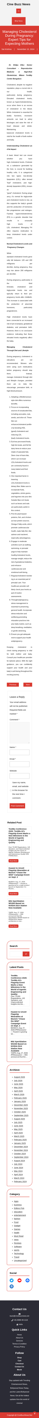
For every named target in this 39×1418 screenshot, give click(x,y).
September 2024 (21, 1157)
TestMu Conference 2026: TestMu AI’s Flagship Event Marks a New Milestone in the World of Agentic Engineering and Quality (19, 836)
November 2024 (21, 1150)
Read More (13, 861)
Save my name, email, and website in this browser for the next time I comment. (20, 790)
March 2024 (19, 1178)
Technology (19, 1253)
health (16, 1233)
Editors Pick (19, 1208)
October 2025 (20, 1112)
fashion (17, 1219)
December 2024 (21, 1147)
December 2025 (21, 1105)
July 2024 (18, 1164)
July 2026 (18, 1081)
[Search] (26, 953)
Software (18, 1246)
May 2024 (18, 1171)
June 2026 (18, 1084)
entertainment (20, 1215)
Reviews (17, 1243)
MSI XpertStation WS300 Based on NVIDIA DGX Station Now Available (18, 904)
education (18, 1212)
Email (13, 759)
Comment (14, 720)
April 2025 (18, 1133)
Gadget (17, 1226)
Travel (16, 1257)
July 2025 (18, 1122)
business (18, 1205)
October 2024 (20, 1154)
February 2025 (20, 1140)
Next (28, 685)
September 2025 (21, 1115)
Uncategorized (20, 1260)
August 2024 (19, 1161)
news (16, 1240)
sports (16, 1250)
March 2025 (19, 1136)
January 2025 (20, 1143)
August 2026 (19, 1077)
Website (13, 771)
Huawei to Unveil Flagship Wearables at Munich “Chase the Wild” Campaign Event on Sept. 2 (19, 872)
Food (16, 1222)
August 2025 (19, 1119)
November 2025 (21, 1108)
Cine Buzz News (18, 4)
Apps (16, 1201)
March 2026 (19, 1094)
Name (13, 747)
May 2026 (18, 1088)
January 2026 (20, 1101)
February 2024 (20, 1181)
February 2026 (20, 1098)
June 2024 (18, 1168)
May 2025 (18, 1129)
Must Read (18, 1236)
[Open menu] (18, 11)
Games (17, 1229)
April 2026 (18, 1091)
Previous (12, 685)
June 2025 (18, 1126)
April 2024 (18, 1175)
